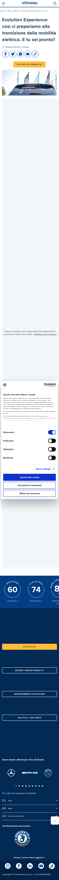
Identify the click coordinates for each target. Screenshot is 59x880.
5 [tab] (29, 786)
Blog (10, 11)
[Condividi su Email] (28, 57)
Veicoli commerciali (16, 816)
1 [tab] (16, 786)
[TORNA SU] (55, 820)
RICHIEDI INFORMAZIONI (29, 64)
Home (3, 11)
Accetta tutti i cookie (29, 477)
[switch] (52, 440)
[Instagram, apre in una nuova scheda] (7, 866)
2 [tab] (19, 786)
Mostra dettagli (43, 469)
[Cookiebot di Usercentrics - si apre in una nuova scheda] (44, 385)
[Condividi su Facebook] (5, 57)
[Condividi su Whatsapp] (20, 57)
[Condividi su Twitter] (13, 57)
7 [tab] (35, 786)
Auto (10, 801)
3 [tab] (22, 786)
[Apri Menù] (3, 3)
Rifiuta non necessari (29, 493)
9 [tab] (42, 786)
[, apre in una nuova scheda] (11, 773)
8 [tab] (39, 786)
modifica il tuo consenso (45, 334)
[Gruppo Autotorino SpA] (29, 3)
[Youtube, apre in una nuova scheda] (41, 866)
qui (25, 411)
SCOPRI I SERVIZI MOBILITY (29, 670)
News (16, 11)
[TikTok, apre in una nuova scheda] (52, 866)
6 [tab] (32, 786)
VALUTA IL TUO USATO (29, 718)
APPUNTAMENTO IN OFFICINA (29, 694)
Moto (10, 808)
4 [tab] (26, 786)
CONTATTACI (29, 647)
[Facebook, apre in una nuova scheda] (18, 866)
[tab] (55, 3)
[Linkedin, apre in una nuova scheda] (29, 866)
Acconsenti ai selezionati (29, 485)
